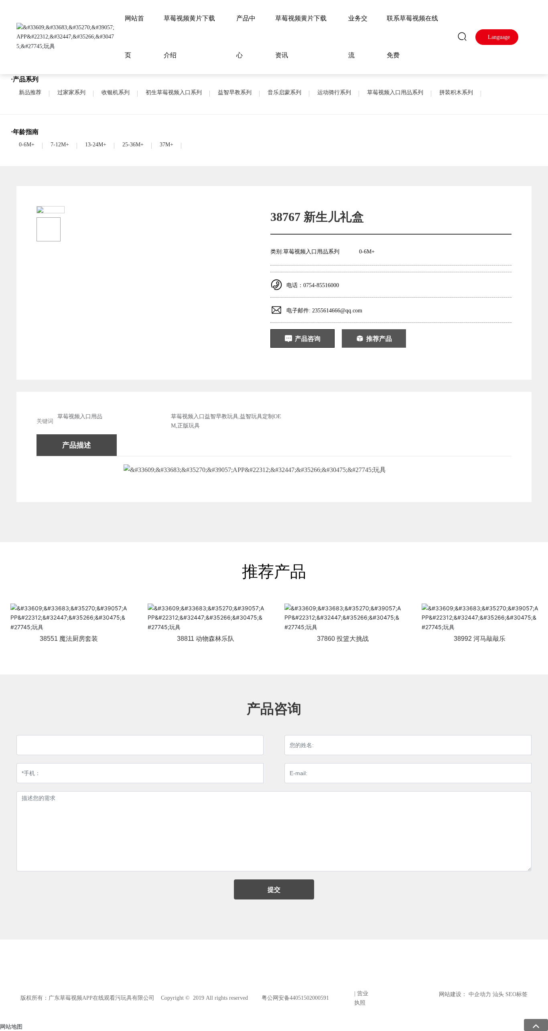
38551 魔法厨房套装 (69, 638)
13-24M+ (95, 145)
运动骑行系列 (334, 92)
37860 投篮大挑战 (343, 638)
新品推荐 (30, 92)
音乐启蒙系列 (284, 92)
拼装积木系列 (456, 92)
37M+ (166, 145)
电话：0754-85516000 (312, 285)
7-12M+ (60, 145)
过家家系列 (71, 92)
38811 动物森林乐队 (205, 638)
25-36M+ (133, 145)
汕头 (498, 994)
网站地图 (11, 1026)
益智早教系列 (235, 92)
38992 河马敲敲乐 (479, 638)
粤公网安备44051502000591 (295, 998)
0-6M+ (27, 145)
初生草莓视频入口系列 (174, 92)
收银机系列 (115, 92)
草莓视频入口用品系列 (395, 92)
